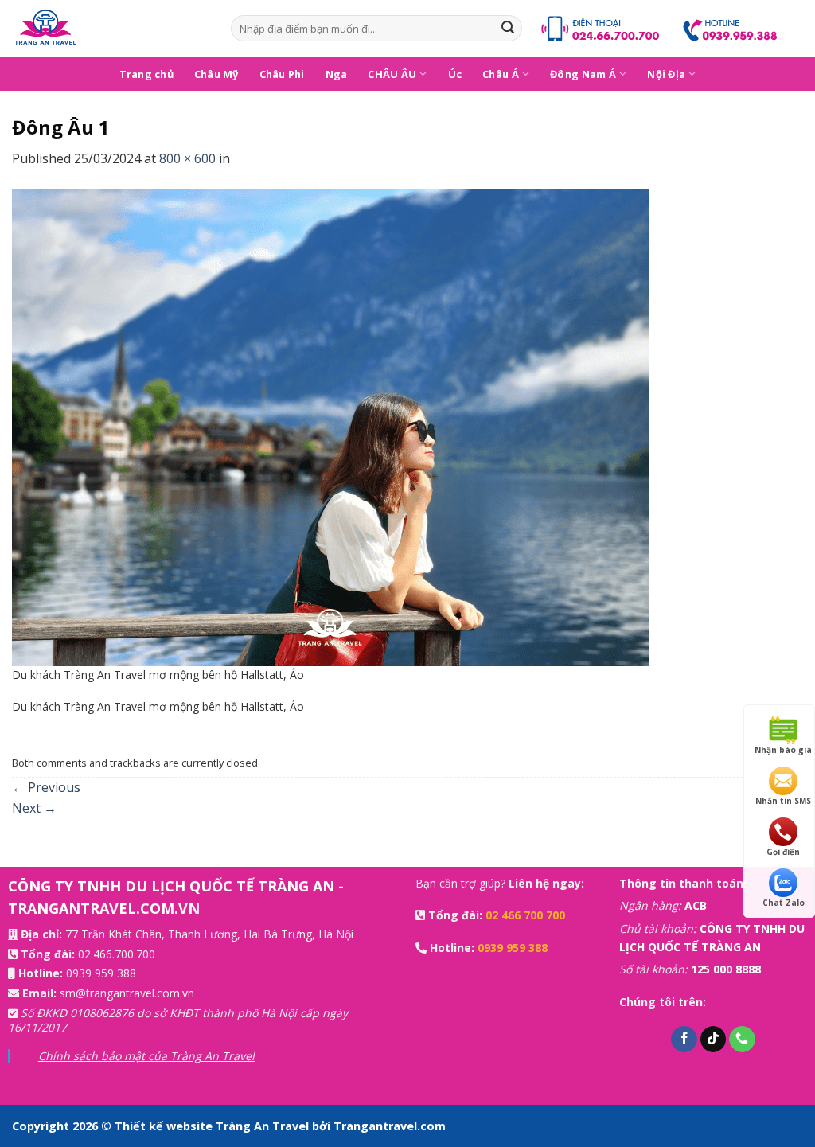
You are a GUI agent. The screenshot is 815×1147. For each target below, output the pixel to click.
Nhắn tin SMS (783, 800)
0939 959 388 (101, 973)
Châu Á (500, 74)
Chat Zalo (783, 902)
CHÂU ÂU (392, 74)
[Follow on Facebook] (684, 1039)
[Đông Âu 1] (330, 426)
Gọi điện (783, 851)
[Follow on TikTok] (713, 1039)
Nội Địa (666, 74)
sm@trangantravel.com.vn (127, 993)
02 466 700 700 (525, 915)
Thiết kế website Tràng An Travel (213, 1125)
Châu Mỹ (216, 74)
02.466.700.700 (116, 954)
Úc (455, 74)
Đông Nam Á (583, 74)
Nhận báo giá (783, 749)
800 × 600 (187, 158)
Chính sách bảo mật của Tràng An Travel (146, 1055)
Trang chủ (146, 74)
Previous (46, 787)
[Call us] (742, 1039)
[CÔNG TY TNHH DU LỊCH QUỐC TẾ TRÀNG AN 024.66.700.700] (109, 28)
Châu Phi (282, 74)
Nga (337, 74)
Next (34, 808)
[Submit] (507, 28)
